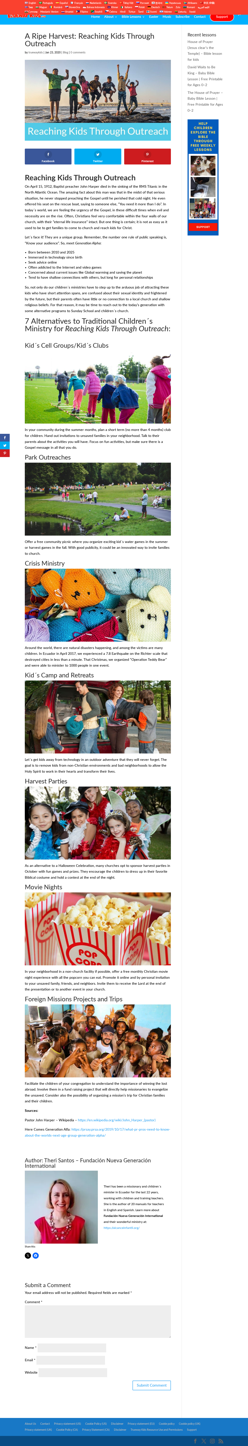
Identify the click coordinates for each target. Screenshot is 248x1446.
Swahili (98, 12)
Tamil (141, 12)
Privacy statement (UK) (38, 1430)
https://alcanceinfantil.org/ (122, 1227)
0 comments (78, 52)
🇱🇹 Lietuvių (180, 12)
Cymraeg (32, 12)
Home (95, 16)
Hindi (123, 12)
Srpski (192, 12)
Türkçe (131, 12)
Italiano (128, 7)
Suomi (153, 12)
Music (167, 16)
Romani (190, 7)
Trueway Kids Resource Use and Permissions (157, 1430)
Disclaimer (117, 1424)
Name (31, 1348)
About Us (30, 1424)
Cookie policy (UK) (189, 1424)
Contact (200, 16)
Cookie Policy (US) (96, 1424)
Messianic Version (49, 12)
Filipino (84, 12)
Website (31, 1372)
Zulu (178, 7)
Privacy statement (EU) (141, 1424)
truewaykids (35, 52)
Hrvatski (69, 12)
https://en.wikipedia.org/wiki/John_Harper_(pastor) (117, 1120)
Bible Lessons (131, 16)
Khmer (114, 7)
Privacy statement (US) (67, 1424)
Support (222, 16)
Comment (33, 1302)
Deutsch (155, 7)
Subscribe (183, 16)
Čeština (113, 12)
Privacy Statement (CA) (96, 1430)
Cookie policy (167, 1424)
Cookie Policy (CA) (67, 1430)
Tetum (169, 7)
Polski (141, 7)
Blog (65, 52)
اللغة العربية (203, 7)
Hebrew (167, 12)
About (109, 16)
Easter (153, 16)
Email (30, 1360)
